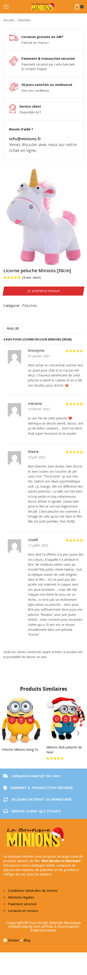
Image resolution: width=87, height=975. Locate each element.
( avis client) (31, 277)
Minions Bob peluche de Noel (64, 749)
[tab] (12, 328)
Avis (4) (13, 328)
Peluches (24, 20)
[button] (78, 733)
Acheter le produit (45, 291)
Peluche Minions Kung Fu (20, 749)
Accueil (9, 20)
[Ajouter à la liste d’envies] (12, 720)
